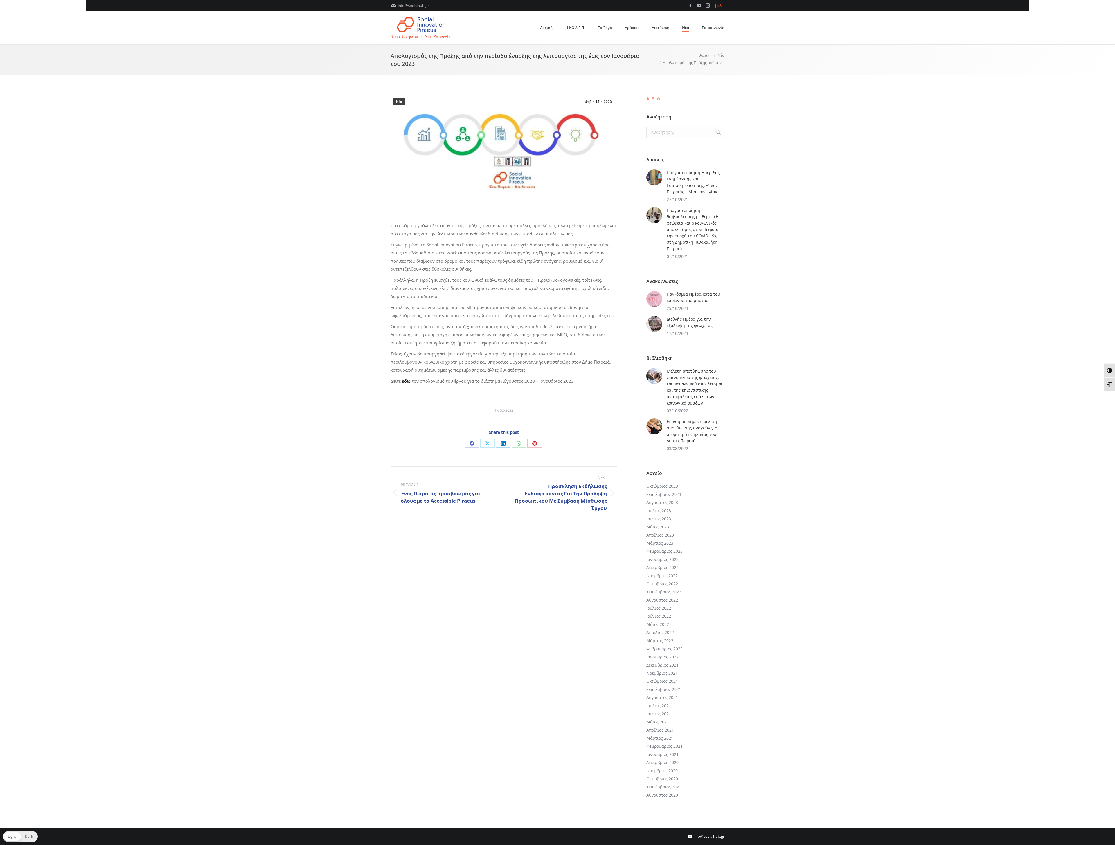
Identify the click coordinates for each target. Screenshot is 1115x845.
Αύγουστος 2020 (662, 795)
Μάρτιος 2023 (659, 543)
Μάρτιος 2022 (659, 640)
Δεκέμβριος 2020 (662, 762)
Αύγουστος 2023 (662, 502)
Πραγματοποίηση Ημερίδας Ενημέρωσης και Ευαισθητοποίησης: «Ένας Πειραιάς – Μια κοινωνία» (693, 182)
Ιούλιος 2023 (658, 510)
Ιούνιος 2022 (658, 616)
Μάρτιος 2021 (659, 738)
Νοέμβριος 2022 (662, 575)
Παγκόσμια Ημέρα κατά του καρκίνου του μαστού (693, 297)
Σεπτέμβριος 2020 (663, 787)
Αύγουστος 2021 (662, 697)
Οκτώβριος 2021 (662, 681)
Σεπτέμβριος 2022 (663, 592)
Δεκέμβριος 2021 (662, 665)
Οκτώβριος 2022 (662, 583)
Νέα (399, 102)
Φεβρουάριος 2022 (664, 648)
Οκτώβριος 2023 (662, 486)
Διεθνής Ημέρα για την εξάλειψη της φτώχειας (690, 322)
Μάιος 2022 (657, 624)
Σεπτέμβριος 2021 (663, 689)
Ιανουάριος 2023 (662, 559)
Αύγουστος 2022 (662, 600)
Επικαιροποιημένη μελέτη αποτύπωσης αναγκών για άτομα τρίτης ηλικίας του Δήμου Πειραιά (692, 431)
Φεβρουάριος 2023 (664, 551)
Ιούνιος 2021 (658, 713)
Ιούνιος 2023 (658, 518)
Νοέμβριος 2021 (662, 673)
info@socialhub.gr (413, 5)
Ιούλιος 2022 (658, 608)
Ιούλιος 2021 (658, 705)
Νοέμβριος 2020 (662, 770)
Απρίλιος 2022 (660, 632)
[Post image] (654, 177)
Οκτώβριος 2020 (662, 778)
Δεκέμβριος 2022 (662, 567)
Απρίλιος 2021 (660, 730)
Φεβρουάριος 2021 (664, 746)
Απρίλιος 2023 (660, 535)
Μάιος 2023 (657, 527)
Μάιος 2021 (657, 722)
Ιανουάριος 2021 (662, 754)
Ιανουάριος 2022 (662, 657)
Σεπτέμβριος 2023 (663, 494)
